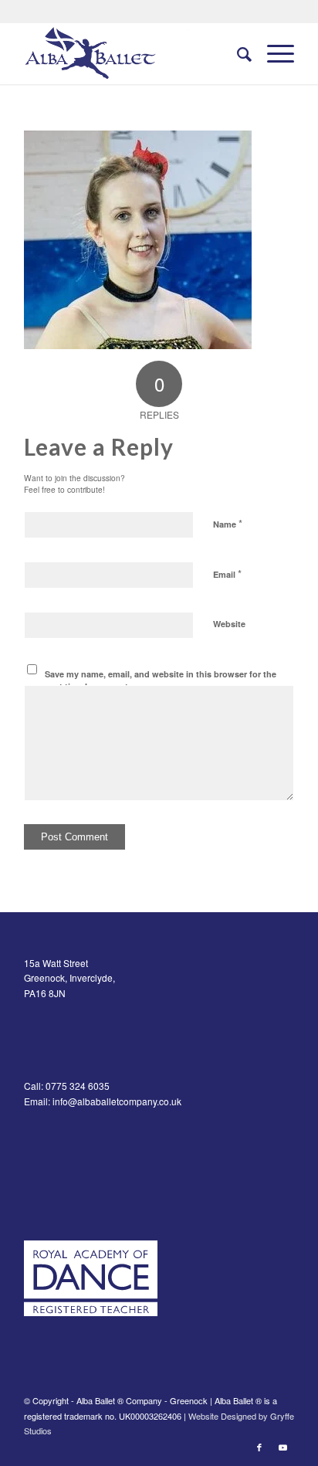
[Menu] (273, 53)
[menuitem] (237, 53)
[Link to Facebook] (259, 1446)
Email (227, 573)
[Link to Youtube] (282, 1446)
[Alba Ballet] (132, 53)
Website (229, 623)
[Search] (237, 53)
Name (227, 523)
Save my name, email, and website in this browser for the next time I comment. (160, 680)
